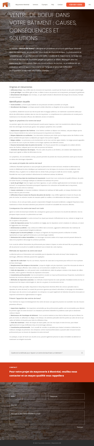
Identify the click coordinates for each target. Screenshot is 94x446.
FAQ (52, 4)
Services (35, 4)
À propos (45, 4)
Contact (60, 4)
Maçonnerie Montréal (22, 4)
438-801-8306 (75, 4)
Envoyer (80, 427)
